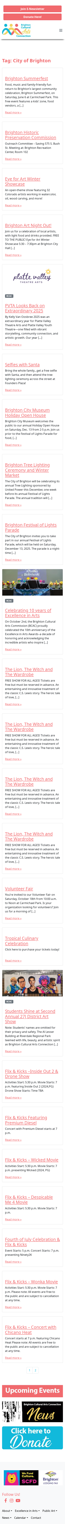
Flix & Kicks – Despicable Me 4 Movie (29, 1199)
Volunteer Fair (19, 888)
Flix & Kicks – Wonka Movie (31, 1282)
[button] (32, 9)
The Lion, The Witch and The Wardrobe (29, 671)
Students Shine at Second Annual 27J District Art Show (30, 1016)
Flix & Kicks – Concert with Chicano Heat (30, 1329)
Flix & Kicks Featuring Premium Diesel (26, 1120)
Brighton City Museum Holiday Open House (27, 412)
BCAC (9, 295)
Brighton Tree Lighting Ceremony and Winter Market (27, 470)
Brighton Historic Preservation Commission (30, 134)
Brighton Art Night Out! (28, 225)
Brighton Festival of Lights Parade (31, 527)
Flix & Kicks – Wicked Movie (31, 1160)
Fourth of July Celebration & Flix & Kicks (32, 1241)
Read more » (13, 112)
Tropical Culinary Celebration (21, 940)
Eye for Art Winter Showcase (22, 181)
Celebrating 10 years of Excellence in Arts (28, 612)
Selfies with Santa (22, 364)
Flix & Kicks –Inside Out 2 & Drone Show (31, 1073)
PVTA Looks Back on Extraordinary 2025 (25, 308)
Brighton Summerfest (26, 78)
